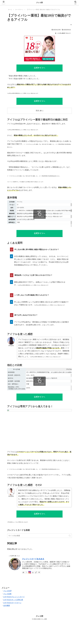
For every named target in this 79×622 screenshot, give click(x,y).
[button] (69, 535)
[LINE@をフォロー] (39, 572)
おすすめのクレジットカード (14, 597)
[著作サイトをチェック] (23, 572)
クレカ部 (39, 2)
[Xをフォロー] (26, 572)
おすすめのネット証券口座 (13, 600)
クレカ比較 (7, 594)
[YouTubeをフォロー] (32, 572)
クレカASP (7, 591)
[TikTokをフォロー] (36, 572)
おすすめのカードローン (12, 603)
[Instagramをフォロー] (29, 572)
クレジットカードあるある (33, 559)
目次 (37, 110)
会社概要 (6, 605)
